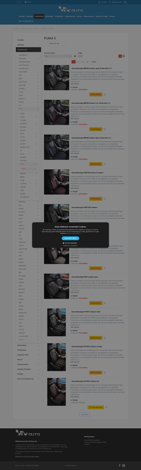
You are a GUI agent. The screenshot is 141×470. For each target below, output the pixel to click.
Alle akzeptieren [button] (70, 238)
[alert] (70, 235)
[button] (70, 243)
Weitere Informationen (74, 233)
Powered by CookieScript (70, 245)
